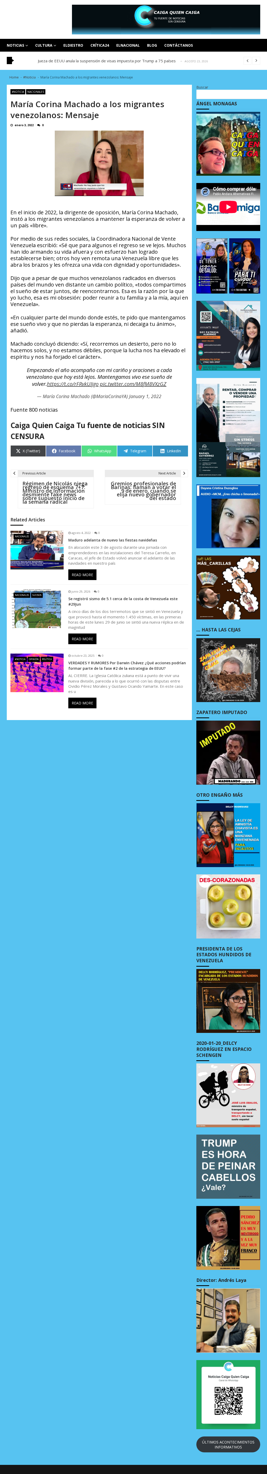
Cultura (43, 45)
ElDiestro (73, 45)
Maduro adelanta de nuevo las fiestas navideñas (112, 540)
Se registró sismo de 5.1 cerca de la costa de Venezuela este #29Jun (123, 601)
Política (47, 659)
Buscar (202, 87)
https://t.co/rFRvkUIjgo (73, 384)
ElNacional (128, 45)
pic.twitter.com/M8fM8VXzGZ (133, 384)
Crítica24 (99, 45)
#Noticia (18, 92)
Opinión (34, 659)
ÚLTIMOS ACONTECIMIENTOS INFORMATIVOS (228, 1444)
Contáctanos (178, 45)
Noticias (15, 45)
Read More (82, 574)
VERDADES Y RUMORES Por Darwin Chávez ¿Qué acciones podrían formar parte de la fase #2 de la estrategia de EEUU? (127, 665)
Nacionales (35, 92)
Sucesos (36, 595)
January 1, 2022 (145, 396)
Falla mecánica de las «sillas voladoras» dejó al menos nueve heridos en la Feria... (110, 60)
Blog (152, 45)
